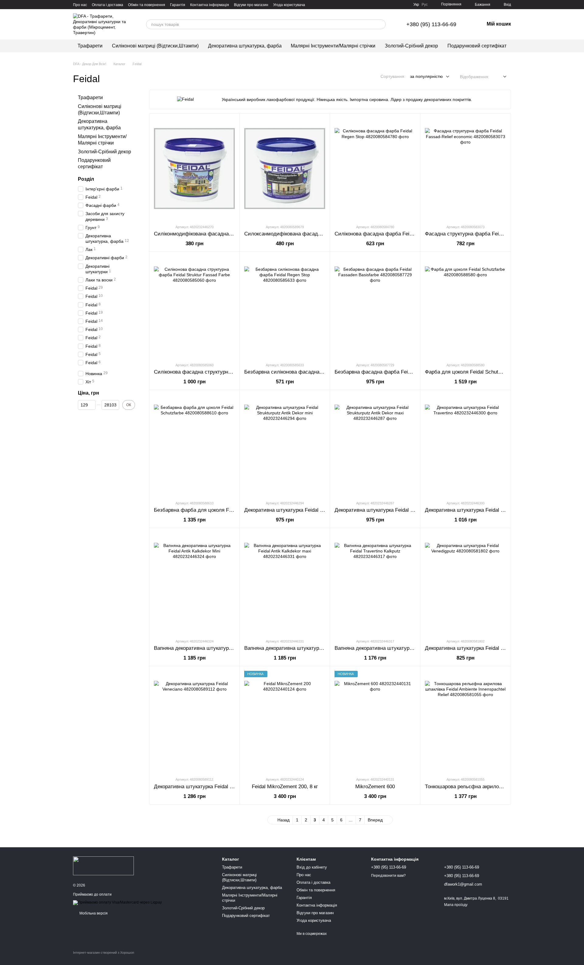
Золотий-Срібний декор (411, 45)
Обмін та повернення (146, 5)
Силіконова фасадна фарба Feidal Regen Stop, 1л (394, 234)
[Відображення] (500, 77)
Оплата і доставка (107, 5)
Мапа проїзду (456, 905)
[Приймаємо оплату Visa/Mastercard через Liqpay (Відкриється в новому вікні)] (117, 902)
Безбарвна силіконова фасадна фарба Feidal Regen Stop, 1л (316, 372)
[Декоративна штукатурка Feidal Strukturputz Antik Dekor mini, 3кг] (284, 445)
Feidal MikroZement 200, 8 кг (285, 786)
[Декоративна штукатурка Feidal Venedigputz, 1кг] (465, 583)
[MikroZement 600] (375, 721)
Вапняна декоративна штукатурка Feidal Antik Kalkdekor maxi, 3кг (321, 648)
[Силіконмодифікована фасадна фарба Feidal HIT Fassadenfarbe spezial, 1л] (194, 168)
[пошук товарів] (381, 24)
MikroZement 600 (375, 786)
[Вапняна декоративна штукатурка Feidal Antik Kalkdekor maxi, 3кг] (284, 583)
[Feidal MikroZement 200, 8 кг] (284, 721)
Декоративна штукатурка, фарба (245, 45)
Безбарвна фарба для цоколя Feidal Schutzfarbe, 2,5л (218, 510)
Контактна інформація (209, 5)
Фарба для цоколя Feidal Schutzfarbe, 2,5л (475, 372)
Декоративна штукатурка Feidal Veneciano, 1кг (208, 786)
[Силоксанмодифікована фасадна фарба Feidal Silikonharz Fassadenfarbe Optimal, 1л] (284, 168)
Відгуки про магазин (251, 5)
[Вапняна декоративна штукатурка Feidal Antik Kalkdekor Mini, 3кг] (194, 583)
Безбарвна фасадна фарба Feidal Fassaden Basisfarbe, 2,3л (406, 372)
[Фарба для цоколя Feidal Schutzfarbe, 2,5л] (465, 306)
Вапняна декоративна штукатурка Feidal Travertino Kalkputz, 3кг (410, 648)
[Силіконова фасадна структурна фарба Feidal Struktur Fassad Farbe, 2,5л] (194, 306)
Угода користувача (289, 5)
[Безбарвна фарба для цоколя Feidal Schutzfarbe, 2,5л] (194, 445)
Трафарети (90, 45)
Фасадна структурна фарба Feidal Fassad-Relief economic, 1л (498, 234)
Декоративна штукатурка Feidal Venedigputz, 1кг (481, 648)
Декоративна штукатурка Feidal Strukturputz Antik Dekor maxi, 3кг (411, 510)
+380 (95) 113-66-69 (431, 24)
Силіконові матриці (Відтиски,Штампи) (155, 45)
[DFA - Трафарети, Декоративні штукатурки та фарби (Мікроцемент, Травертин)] (103, 865)
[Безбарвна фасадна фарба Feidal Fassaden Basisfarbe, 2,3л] (375, 306)
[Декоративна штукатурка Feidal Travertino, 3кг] (465, 445)
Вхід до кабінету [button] (312, 867)
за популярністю (426, 76)
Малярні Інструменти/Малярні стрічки (333, 45)
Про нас (80, 5)
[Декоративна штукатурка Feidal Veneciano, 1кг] (194, 721)
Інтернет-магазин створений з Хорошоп (103, 952)
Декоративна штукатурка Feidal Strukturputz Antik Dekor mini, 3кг (320, 510)
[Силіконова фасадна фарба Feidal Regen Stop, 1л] (375, 168)
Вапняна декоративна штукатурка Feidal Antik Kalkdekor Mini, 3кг (230, 648)
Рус (425, 4)
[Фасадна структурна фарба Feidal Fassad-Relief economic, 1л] (465, 168)
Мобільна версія (93, 913)
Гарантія (177, 5)
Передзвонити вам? (388, 875)
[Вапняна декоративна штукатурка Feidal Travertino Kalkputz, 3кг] (375, 583)
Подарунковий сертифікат (476, 45)
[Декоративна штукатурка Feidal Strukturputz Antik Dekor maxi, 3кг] (375, 445)
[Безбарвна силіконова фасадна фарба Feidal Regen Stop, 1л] (284, 306)
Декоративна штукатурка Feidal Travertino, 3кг (479, 510)
